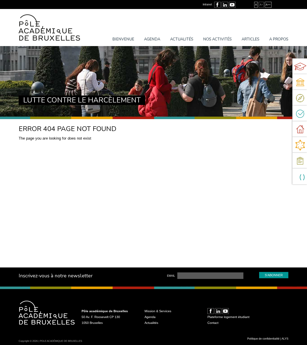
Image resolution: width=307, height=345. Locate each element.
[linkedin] (225, 5)
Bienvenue (123, 39)
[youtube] (232, 5)
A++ (268, 4)
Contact (212, 323)
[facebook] (217, 5)
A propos (278, 39)
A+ (261, 4)
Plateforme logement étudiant (228, 317)
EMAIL (171, 275)
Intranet (207, 4)
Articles (250, 39)
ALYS (285, 338)
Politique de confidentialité (263, 338)
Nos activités (217, 39)
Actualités (181, 39)
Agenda (152, 39)
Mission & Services (158, 311)
